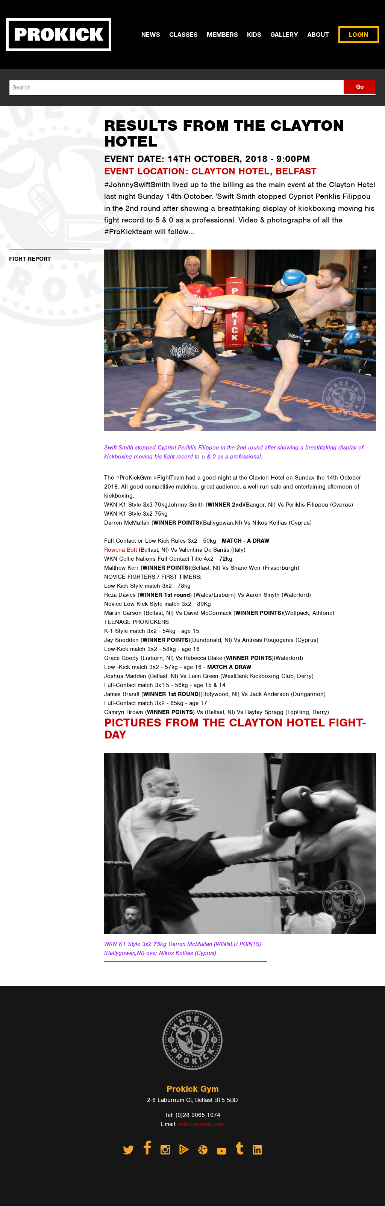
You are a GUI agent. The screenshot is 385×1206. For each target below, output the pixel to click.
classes (183, 34)
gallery (284, 34)
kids (254, 34)
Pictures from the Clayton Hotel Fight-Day (235, 728)
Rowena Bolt (120, 550)
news (150, 34)
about (318, 34)
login (358, 34)
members (222, 34)
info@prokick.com (201, 1124)
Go (360, 87)
